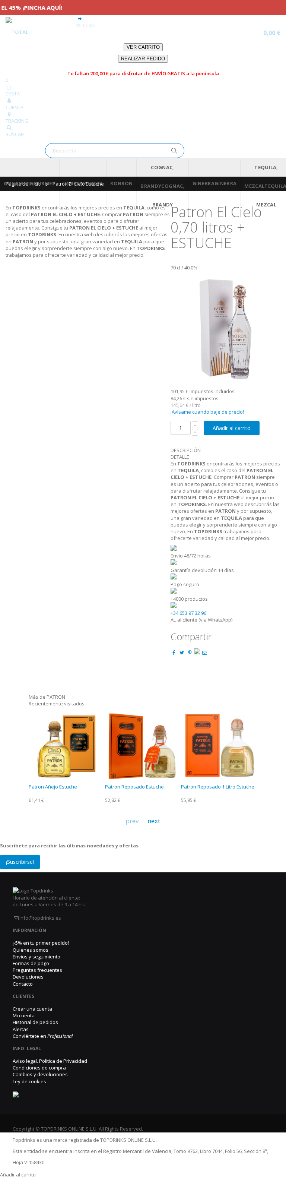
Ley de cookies (29, 1081)
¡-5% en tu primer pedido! (41, 942)
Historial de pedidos (35, 1022)
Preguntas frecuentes (37, 970)
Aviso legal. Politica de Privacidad (50, 1061)
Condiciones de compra (39, 1067)
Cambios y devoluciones (40, 1074)
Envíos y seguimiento (36, 956)
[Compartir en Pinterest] (189, 652)
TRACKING (17, 120)
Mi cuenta (24, 1015)
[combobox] (114, 150)
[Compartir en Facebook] (174, 652)
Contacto (23, 983)
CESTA (13, 93)
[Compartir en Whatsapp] (197, 652)
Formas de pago (31, 963)
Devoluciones (28, 976)
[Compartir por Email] (204, 652)
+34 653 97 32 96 (188, 613)
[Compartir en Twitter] (181, 652)
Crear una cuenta (32, 1008)
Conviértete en (43, 1036)
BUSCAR (15, 134)
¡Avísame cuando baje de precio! (207, 411)
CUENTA (14, 107)
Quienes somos (30, 950)
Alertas (21, 1029)
